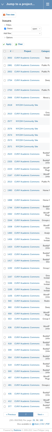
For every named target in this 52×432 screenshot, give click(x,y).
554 (10, 357)
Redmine (17, 430)
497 (10, 377)
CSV (42, 424)
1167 (10, 277)
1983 (10, 190)
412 (10, 401)
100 (41, 420)
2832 (10, 71)
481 (10, 385)
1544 (10, 220)
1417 (10, 260)
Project (27, 51)
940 (10, 301)
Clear (20, 44)
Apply (8, 44)
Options (9, 38)
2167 (10, 175)
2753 (10, 90)
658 (10, 313)
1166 (10, 283)
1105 (10, 296)
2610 (10, 114)
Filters (8, 25)
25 (34, 420)
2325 (10, 161)
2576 (10, 128)
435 (10, 394)
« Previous (11, 414)
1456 (10, 239)
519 (10, 365)
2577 (10, 121)
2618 (10, 105)
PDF (48, 424)
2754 (10, 80)
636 (10, 327)
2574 (10, 135)
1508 (10, 226)
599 (10, 350)
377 (10, 406)
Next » (41, 414)
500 (10, 371)
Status (9, 29)
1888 (10, 200)
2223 (10, 169)
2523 (10, 154)
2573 (10, 140)
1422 (10, 254)
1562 (10, 214)
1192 (10, 268)
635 (10, 337)
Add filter (7, 33)
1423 (10, 247)
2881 (10, 65)
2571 (10, 146)
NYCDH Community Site (27, 105)
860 (10, 307)
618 (10, 343)
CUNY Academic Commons (26, 58)
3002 (10, 58)
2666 (10, 97)
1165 (10, 289)
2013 (10, 181)
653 (10, 319)
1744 (10, 207)
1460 (10, 233)
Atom (36, 424)
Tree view (10, 15)
